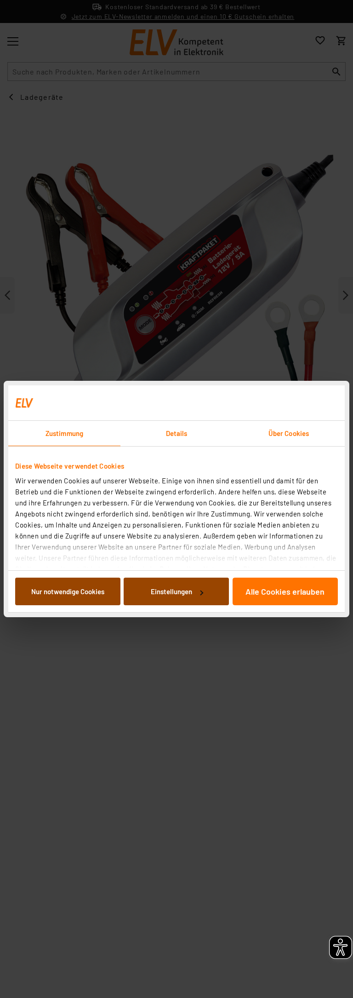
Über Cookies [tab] (288, 433)
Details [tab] (177, 433)
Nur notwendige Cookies (67, 591)
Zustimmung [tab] (64, 433)
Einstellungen (171, 591)
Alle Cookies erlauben (285, 591)
